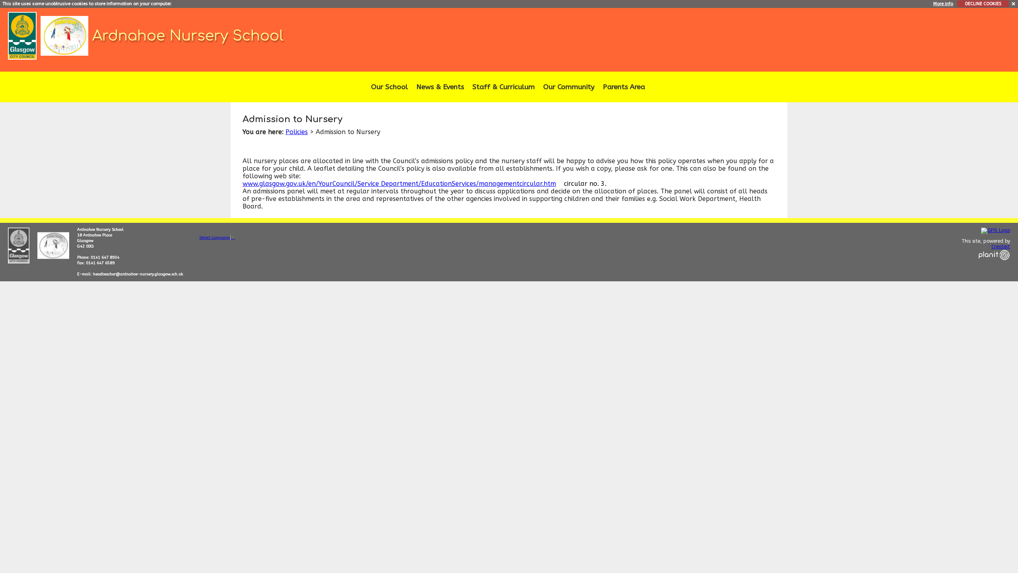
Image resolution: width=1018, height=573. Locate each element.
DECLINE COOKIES (983, 3)
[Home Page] (65, 35)
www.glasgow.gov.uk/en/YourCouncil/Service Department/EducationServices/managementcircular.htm (399, 183)
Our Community (568, 87)
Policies (297, 132)
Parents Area (624, 87)
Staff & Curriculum (503, 87)
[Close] (1013, 3)
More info (943, 3)
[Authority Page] (23, 35)
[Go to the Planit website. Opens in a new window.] (994, 265)
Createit (1000, 246)
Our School (389, 87)
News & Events (440, 87)
